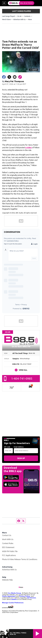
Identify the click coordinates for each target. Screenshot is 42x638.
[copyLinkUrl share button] (20, 77)
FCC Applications (9, 555)
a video (28, 148)
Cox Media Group (14, 593)
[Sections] (4, 3)
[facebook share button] (4, 77)
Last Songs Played (8, 16)
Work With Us (7, 539)
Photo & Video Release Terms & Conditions (19, 559)
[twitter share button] (9, 77)
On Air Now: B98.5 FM (21, 347)
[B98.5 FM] (21, 3)
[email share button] (14, 77)
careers (14, 599)
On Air (19, 16)
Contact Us (6, 535)
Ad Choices (31, 598)
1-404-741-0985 (21, 378)
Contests (27, 16)
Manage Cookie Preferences (13, 603)
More (30, 19)
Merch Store (6, 19)
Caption (33, 70)
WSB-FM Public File (9, 551)
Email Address (19, 447)
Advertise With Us (19, 19)
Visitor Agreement (9, 596)
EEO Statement (8, 547)
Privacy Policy (24, 596)
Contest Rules (7, 543)
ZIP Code (7, 447)
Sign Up (21, 458)
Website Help (7, 580)
